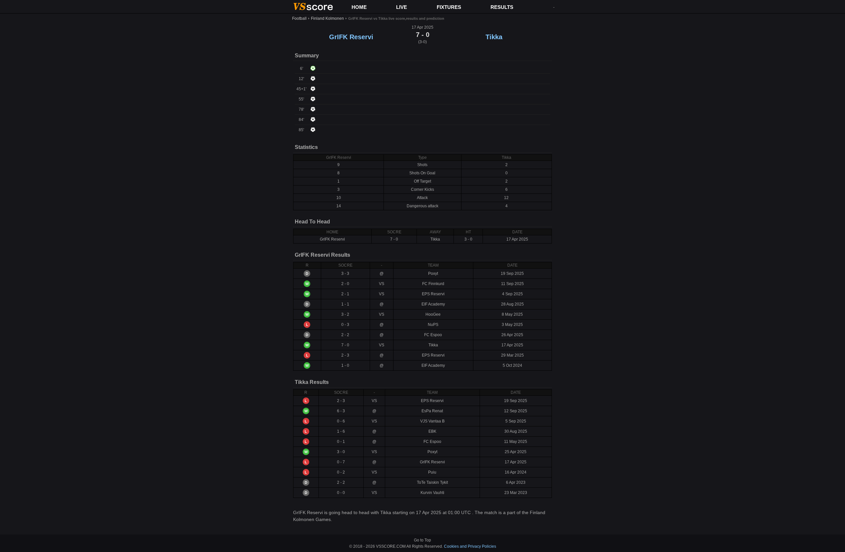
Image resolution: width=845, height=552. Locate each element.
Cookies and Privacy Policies (470, 546)
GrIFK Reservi (351, 37)
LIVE (401, 7)
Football (299, 18)
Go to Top (422, 540)
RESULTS (501, 7)
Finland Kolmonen (327, 18)
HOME (359, 7)
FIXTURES (449, 7)
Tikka (494, 37)
